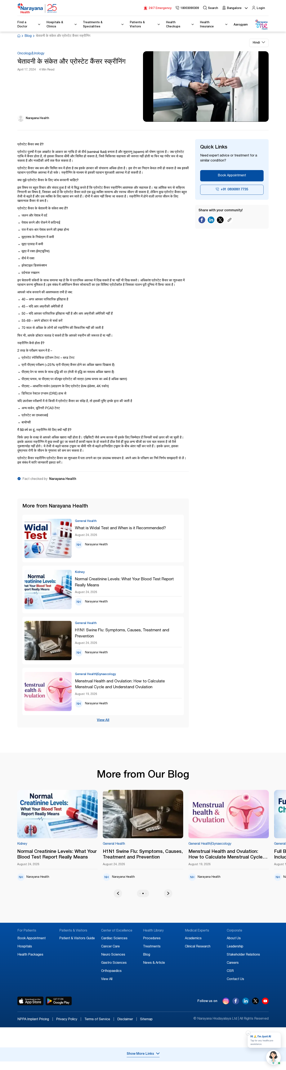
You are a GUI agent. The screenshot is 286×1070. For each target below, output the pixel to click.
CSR (230, 971)
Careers (233, 963)
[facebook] (235, 1003)
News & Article (154, 963)
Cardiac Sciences (114, 938)
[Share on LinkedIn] (211, 221)
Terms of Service (99, 1019)
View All (103, 720)
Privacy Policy (68, 1019)
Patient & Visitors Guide (77, 938)
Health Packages (30, 955)
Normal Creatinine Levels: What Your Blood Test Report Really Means (124, 582)
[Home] (37, 8)
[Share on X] (220, 221)
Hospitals (24, 946)
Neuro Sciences (113, 955)
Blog (28, 36)
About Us (234, 938)
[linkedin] (245, 1003)
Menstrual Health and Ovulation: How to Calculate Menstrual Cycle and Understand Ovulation (120, 684)
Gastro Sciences (114, 963)
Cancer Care (110, 946)
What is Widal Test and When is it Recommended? (120, 528)
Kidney (22, 844)
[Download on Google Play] (59, 1001)
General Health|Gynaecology (209, 844)
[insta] (226, 1002)
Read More (57, 814)
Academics (193, 938)
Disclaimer (127, 1019)
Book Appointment (232, 175)
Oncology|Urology (30, 53)
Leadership (235, 946)
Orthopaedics (111, 971)
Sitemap (146, 1019)
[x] (255, 1003)
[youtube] (265, 1003)
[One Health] (261, 25)
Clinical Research (197, 946)
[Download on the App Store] (30, 1001)
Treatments (152, 946)
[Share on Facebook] (201, 221)
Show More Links (140, 1054)
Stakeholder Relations (243, 955)
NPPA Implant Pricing (35, 1019)
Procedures (152, 938)
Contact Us (235, 979)
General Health (114, 844)
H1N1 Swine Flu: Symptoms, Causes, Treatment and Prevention (122, 633)
